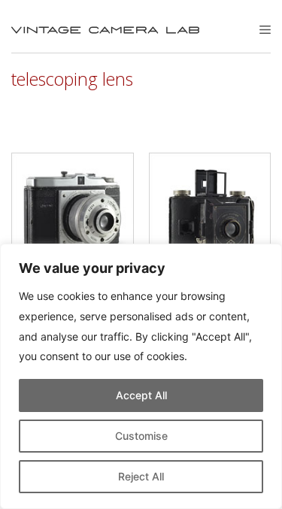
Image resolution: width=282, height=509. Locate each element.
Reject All (141, 476)
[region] (141, 376)
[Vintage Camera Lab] (105, 30)
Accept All (141, 395)
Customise (141, 435)
